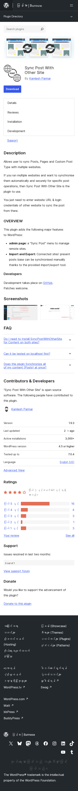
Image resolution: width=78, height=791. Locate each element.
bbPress (11, 712)
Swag (46, 687)
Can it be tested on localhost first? (27, 353)
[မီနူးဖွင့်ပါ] (72, 5)
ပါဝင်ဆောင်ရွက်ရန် (54, 668)
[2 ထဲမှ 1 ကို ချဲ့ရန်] (32, 310)
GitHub (47, 283)
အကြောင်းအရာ (11, 626)
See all (70, 535)
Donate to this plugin (17, 603)
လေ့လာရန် (9, 668)
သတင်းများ (9, 632)
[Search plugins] (42, 29)
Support (12, 140)
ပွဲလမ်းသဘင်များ (51, 674)
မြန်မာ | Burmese (23, 734)
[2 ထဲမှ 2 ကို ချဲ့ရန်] (69, 310)
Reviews (13, 112)
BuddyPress (13, 718)
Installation (14, 121)
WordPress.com (16, 699)
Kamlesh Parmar (40, 78)
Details (12, 103)
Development (16, 131)
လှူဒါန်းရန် (50, 681)
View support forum (17, 571)
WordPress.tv (14, 687)
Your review (11, 535)
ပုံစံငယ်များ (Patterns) (55, 645)
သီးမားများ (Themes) (52, 632)
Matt (9, 705)
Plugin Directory (13, 16)
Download (12, 89)
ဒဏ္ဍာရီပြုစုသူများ (15, 681)
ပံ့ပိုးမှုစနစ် (12, 674)
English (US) (67, 462)
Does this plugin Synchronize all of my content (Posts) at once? (25, 365)
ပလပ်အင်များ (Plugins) (56, 639)
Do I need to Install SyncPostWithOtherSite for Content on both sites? (33, 340)
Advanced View (14, 470)
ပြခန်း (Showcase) (54, 626)
